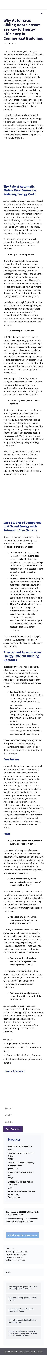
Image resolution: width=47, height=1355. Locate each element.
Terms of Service (36, 1351)
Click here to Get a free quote (22, 1235)
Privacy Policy (24, 1351)
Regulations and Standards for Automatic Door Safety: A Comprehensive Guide (22, 1047)
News (9, 1039)
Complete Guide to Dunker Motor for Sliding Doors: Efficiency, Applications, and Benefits (22, 1059)
